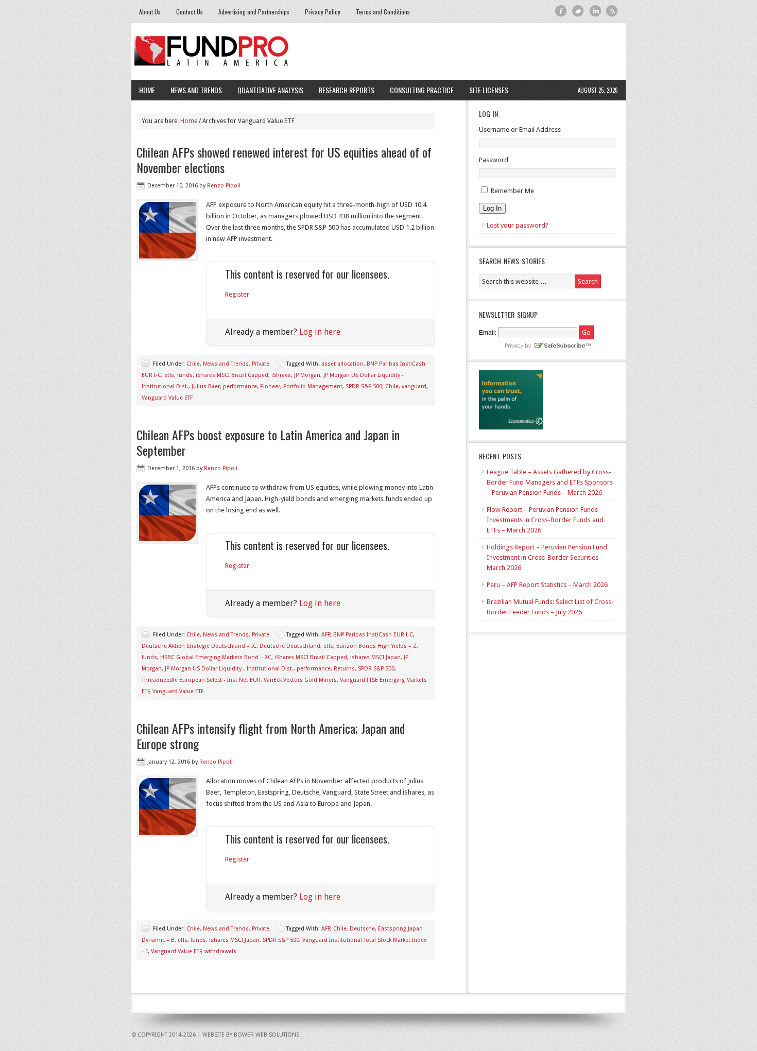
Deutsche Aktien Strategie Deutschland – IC (199, 646)
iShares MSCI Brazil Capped (232, 375)
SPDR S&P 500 (376, 668)
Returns (344, 668)
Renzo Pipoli (223, 185)
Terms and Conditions (383, 11)
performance (240, 386)
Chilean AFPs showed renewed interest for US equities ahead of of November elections (284, 160)
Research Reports (346, 89)
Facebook (561, 11)
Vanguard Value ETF (167, 397)
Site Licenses (484, 89)
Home (147, 89)
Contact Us (189, 11)
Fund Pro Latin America (378, 51)
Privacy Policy (322, 11)
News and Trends (192, 89)
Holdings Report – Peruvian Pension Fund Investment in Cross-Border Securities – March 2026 (547, 557)
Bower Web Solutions (266, 1034)
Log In (492, 208)
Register (237, 294)
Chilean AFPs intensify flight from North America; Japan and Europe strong (270, 736)
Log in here (319, 332)
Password (493, 160)
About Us (150, 11)
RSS (612, 11)
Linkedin (595, 11)
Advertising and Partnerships (253, 11)
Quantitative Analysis (266, 89)
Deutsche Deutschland (290, 646)
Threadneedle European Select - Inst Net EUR (201, 680)
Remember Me (512, 191)
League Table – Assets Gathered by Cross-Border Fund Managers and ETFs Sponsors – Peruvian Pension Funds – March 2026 (550, 482)
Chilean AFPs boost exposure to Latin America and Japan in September (268, 442)
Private (260, 363)
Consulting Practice (418, 89)
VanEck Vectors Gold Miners (300, 680)
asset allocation (342, 363)
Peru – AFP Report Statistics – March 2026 (547, 585)
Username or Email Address (520, 129)
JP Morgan (307, 375)
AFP (325, 634)
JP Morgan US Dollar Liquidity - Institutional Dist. (229, 668)
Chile (193, 363)
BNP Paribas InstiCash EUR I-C (373, 634)
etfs (169, 375)
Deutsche (362, 928)
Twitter (578, 11)
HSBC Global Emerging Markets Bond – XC (215, 657)
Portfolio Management (312, 386)
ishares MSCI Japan (375, 657)
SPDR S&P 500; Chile (372, 386)
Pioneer (270, 386)
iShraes (281, 375)
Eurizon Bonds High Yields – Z (376, 646)
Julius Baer (206, 386)
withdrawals (220, 951)
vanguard (414, 386)
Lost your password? (517, 225)
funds (185, 375)
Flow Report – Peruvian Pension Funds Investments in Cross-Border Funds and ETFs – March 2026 (545, 520)
